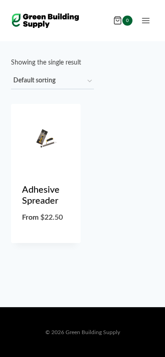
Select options (46, 241)
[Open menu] (145, 20)
